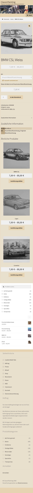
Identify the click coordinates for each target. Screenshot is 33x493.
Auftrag (7, 363)
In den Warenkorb (15, 97)
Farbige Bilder (7, 300)
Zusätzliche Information (8, 118)
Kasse (6, 380)
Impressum (8, 387)
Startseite (6, 19)
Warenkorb (8, 377)
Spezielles (6, 308)
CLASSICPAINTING (10, 360)
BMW (11, 109)
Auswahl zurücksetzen (11, 80)
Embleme (6, 297)
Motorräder (7, 303)
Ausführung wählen (16, 181)
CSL (14, 109)
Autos (12, 19)
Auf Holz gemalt (8, 291)
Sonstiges (6, 305)
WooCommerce (22, 483)
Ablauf (7, 370)
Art (2, 74)
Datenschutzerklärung (12, 394)
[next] (30, 9)
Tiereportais (7, 311)
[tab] (16, 117)
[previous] (2, 9)
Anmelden (6, 473)
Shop (6, 373)
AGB (6, 383)
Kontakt (7, 390)
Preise (7, 367)
